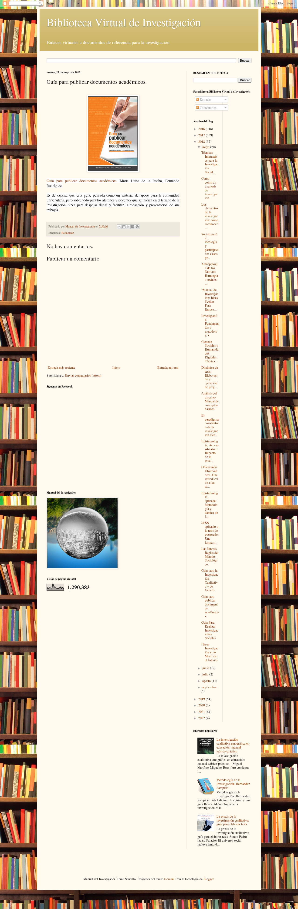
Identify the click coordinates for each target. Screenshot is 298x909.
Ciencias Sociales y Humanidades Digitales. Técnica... (209, 351)
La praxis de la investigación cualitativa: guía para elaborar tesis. (233, 820)
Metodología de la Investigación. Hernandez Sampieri (233, 784)
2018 (202, 141)
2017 (202, 135)
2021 (202, 711)
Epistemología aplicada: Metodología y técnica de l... (209, 505)
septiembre (209, 687)
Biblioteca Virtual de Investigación (124, 21)
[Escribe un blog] (124, 226)
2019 (202, 699)
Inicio (116, 367)
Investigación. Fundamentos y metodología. (210, 325)
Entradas (205, 99)
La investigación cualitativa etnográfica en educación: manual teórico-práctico (233, 745)
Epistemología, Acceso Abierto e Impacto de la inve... (209, 451)
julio (205, 674)
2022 (202, 718)
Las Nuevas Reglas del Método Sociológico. (209, 556)
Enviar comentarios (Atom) (83, 375)
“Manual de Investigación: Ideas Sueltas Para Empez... (209, 299)
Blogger (208, 879)
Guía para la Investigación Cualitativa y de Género (209, 580)
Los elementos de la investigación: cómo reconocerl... (210, 216)
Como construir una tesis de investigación (209, 188)
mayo (206, 147)
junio (206, 668)
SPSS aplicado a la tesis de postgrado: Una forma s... (210, 533)
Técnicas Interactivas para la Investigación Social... (209, 162)
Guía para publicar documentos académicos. (82, 180)
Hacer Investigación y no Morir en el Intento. (209, 652)
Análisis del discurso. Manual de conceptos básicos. (210, 401)
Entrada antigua (167, 367)
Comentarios (207, 107)
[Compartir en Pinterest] (137, 226)
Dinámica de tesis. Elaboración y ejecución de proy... (209, 377)
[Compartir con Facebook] (132, 226)
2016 (202, 129)
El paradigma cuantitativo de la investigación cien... (210, 425)
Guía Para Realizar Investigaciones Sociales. (209, 630)
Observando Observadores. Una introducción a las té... (209, 477)
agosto (207, 680)
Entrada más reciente (61, 367)
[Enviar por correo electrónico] (119, 226)
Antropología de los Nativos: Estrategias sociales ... (209, 274)
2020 (202, 705)
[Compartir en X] (128, 226)
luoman (169, 879)
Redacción (67, 233)
